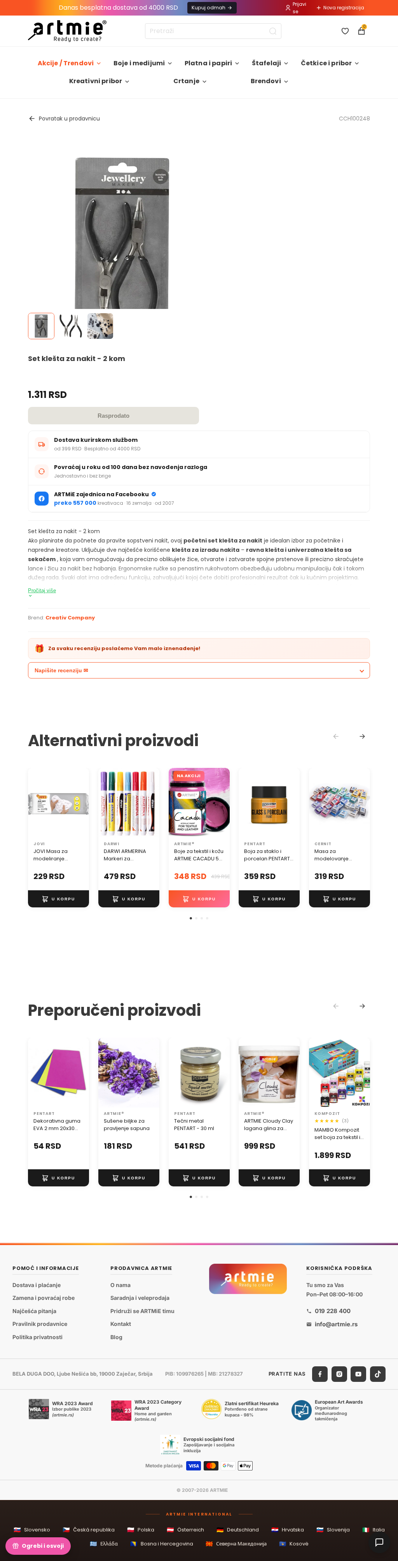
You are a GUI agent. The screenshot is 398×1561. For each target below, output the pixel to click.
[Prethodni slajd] (36, 802)
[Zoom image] (122, 242)
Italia (373, 1530)
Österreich (185, 1530)
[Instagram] (339, 1373)
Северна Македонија (236, 1544)
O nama (120, 1284)
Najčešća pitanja (34, 1311)
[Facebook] (320, 1373)
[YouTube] (358, 1373)
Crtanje (186, 81)
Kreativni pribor (95, 81)
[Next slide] (362, 736)
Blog (116, 1337)
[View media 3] (100, 326)
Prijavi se (299, 8)
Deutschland (237, 1530)
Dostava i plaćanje (36, 1284)
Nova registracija (343, 7)
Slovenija (333, 1530)
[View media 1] (41, 326)
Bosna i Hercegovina (161, 1544)
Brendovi (266, 81)
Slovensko (32, 1530)
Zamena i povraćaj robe (43, 1297)
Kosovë (294, 1544)
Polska (140, 1530)
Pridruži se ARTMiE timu (142, 1311)
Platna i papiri (208, 63)
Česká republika (89, 1530)
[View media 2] (71, 326)
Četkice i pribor (326, 63)
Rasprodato (113, 415)
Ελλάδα (104, 1544)
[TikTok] (378, 1373)
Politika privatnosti (37, 1337)
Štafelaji (266, 63)
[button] (191, 918)
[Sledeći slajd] (80, 802)
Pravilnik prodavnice (39, 1323)
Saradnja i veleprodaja (139, 1297)
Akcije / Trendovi (66, 63)
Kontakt (120, 1323)
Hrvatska (287, 1530)
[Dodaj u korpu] (58, 899)
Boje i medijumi (139, 63)
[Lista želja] (345, 31)
